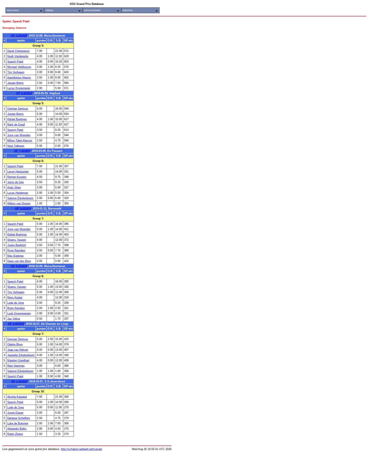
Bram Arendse (16, 308)
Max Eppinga (15, 255)
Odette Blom (15, 344)
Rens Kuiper (14, 297)
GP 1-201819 (19, 381)
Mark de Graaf (16, 124)
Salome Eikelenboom (20, 198)
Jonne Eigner (15, 412)
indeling (49, 10)
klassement (13, 10)
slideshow (127, 10)
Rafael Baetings (17, 119)
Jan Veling (13, 318)
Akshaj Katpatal (17, 396)
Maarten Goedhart (18, 360)
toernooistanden (92, 10)
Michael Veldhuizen (19, 66)
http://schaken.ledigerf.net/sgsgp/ (81, 449)
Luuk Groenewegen (19, 313)
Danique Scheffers (18, 418)
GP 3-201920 (19, 35)
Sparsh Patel (15, 61)
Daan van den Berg (19, 261)
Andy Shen (14, 187)
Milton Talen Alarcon (19, 140)
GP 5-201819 (23, 208)
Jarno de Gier (15, 182)
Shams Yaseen (16, 239)
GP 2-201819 (16, 323)
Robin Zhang (15, 434)
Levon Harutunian (18, 171)
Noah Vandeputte (17, 56)
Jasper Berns (15, 82)
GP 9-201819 (24, 93)
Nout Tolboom (15, 145)
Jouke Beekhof (16, 245)
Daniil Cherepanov (18, 51)
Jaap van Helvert (17, 349)
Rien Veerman (15, 365)
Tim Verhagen (15, 72)
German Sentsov (17, 108)
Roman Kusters (16, 176)
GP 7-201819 (22, 150)
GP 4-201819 (19, 266)
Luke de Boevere (17, 423)
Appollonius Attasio (19, 77)
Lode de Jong (15, 302)
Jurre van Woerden (18, 135)
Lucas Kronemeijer (18, 88)
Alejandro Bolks (17, 428)
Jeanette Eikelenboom (21, 355)
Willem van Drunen (18, 203)
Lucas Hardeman (17, 192)
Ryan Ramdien (16, 250)
